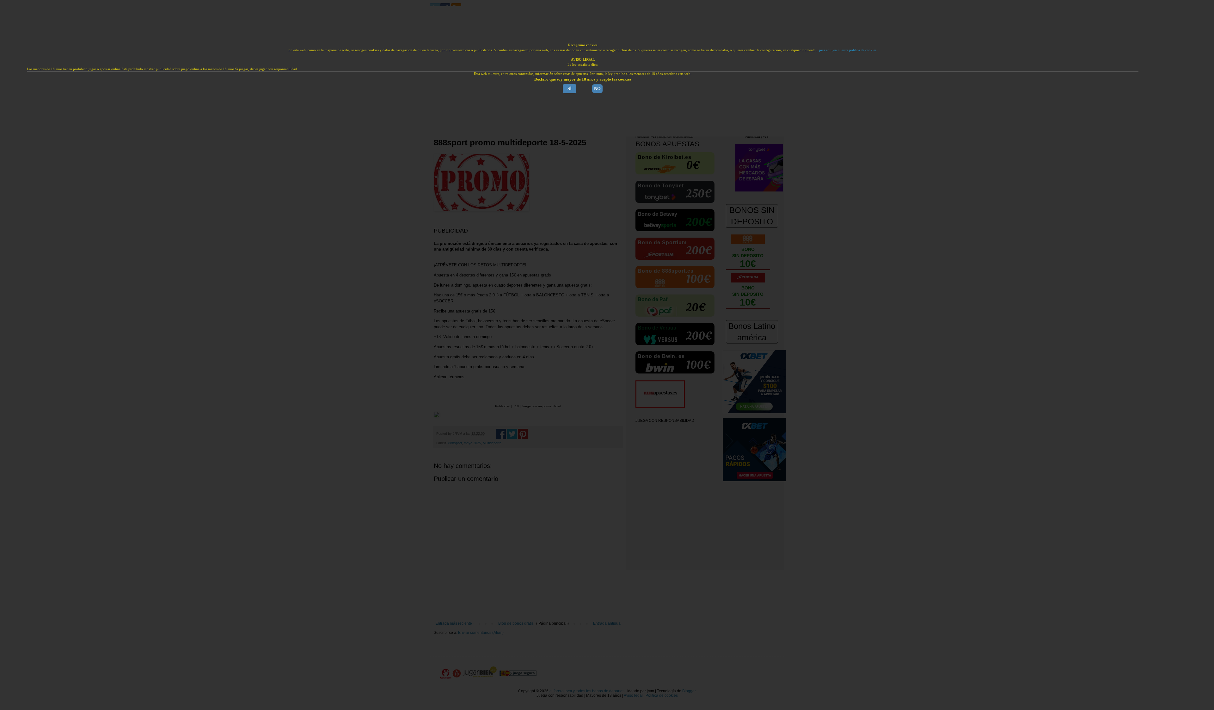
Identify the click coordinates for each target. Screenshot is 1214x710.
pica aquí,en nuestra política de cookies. (848, 50)
